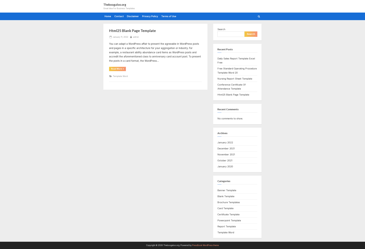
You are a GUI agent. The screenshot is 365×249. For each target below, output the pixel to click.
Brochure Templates (228, 202)
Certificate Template (228, 214)
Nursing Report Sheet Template (234, 78)
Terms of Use (168, 16)
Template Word (120, 76)
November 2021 (226, 154)
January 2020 (225, 166)
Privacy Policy (150, 16)
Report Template (226, 226)
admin (136, 37)
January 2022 (225, 142)
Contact (119, 16)
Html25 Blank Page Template (132, 31)
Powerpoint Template (229, 220)
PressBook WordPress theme (205, 245)
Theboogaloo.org (114, 4)
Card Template (225, 208)
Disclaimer (133, 16)
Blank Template (225, 196)
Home (108, 16)
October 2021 (224, 160)
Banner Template (226, 190)
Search (221, 29)
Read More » (118, 69)
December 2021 (226, 148)
